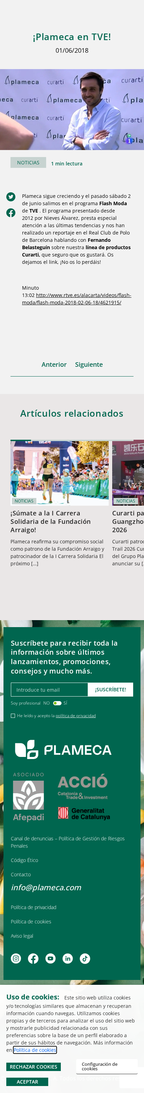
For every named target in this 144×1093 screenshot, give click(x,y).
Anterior (54, 364)
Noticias (28, 162)
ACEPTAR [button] (27, 1081)
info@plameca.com (46, 887)
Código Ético (24, 860)
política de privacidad (76, 716)
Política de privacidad (33, 907)
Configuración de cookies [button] (99, 1066)
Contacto (21, 874)
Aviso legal (22, 935)
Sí (65, 703)
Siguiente (89, 364)
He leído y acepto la (56, 716)
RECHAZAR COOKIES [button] (33, 1066)
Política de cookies (31, 921)
